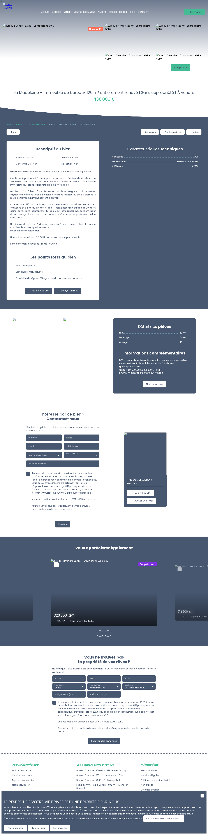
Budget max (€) (64, 694)
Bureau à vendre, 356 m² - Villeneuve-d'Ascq (101, 770)
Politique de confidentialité (155, 780)
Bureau (19, 124)
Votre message (37, 463)
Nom (69, 437)
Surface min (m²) (99, 694)
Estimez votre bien (22, 770)
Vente (10, 124)
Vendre (68, 12)
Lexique (123, 12)
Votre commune (38, 455)
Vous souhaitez (72, 454)
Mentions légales (150, 775)
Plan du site (147, 784)
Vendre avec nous (22, 775)
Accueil (45, 12)
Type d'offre (59, 685)
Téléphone (72, 446)
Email (31, 446)
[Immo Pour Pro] (9, 12)
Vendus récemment (84, 12)
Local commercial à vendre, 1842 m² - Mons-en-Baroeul (103, 786)
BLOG (132, 12)
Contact (143, 12)
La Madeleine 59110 (36, 124)
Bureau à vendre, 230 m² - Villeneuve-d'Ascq (100, 775)
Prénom (32, 437)
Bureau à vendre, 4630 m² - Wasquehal (98, 780)
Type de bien (95, 685)
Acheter (56, 12)
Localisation (129, 685)
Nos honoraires (149, 770)
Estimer (113, 12)
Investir (102, 12)
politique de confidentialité (79, 731)
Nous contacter (21, 784)
